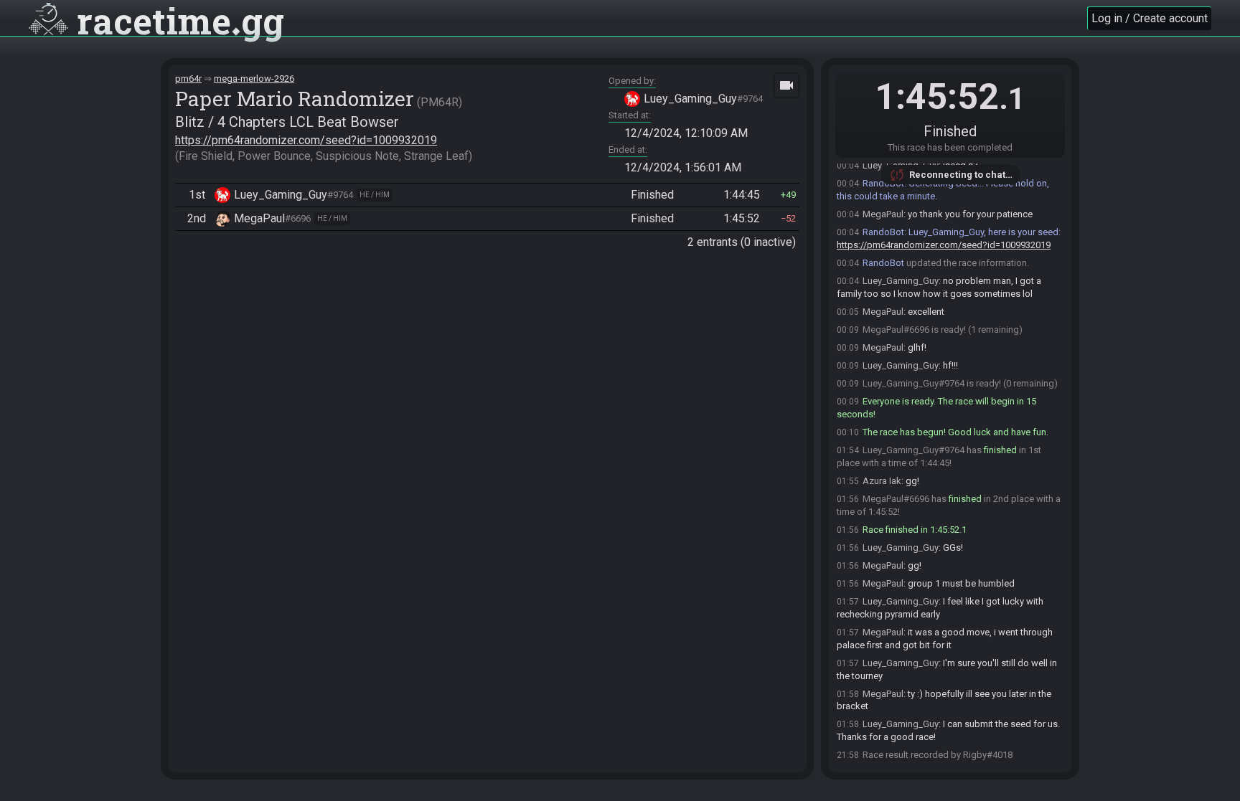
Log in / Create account (1149, 18)
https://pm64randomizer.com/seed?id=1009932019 (306, 140)
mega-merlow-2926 (254, 78)
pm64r (188, 78)
